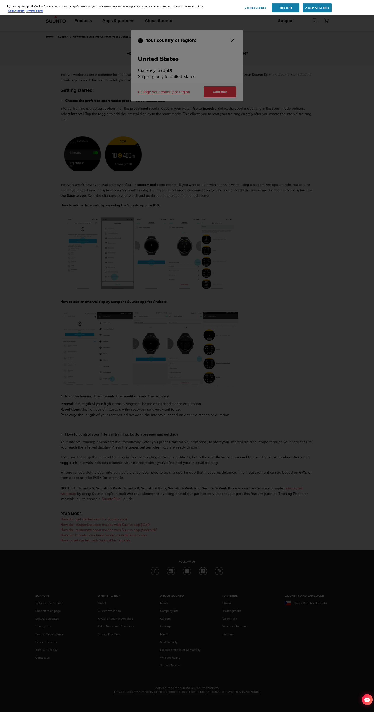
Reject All (286, 7)
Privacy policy (34, 11)
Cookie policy (16, 11)
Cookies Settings (255, 7)
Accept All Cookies (317, 7)
